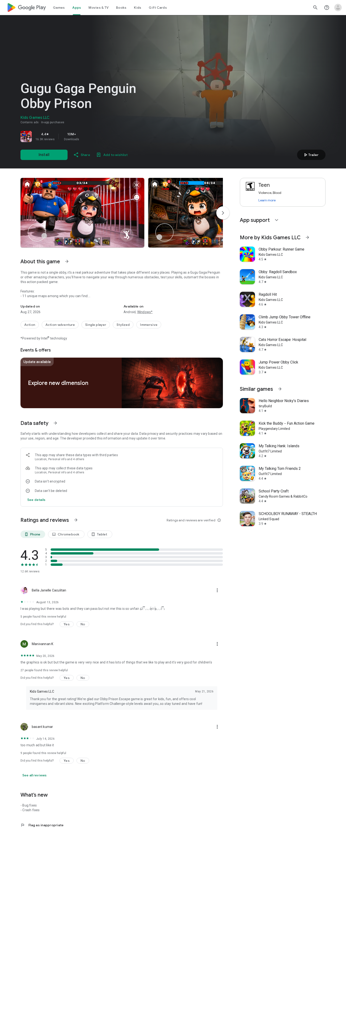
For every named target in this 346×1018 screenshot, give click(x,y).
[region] (86, 136)
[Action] (29, 324)
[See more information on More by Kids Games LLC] (307, 237)
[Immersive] (148, 324)
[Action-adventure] (60, 324)
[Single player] (95, 324)
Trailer (310, 155)
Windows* (145, 312)
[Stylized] (123, 324)
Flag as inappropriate (42, 825)
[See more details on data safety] (36, 499)
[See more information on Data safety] (55, 423)
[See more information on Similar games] (280, 389)
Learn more (267, 200)
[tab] (58, 7)
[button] (82, 213)
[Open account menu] (338, 7)
